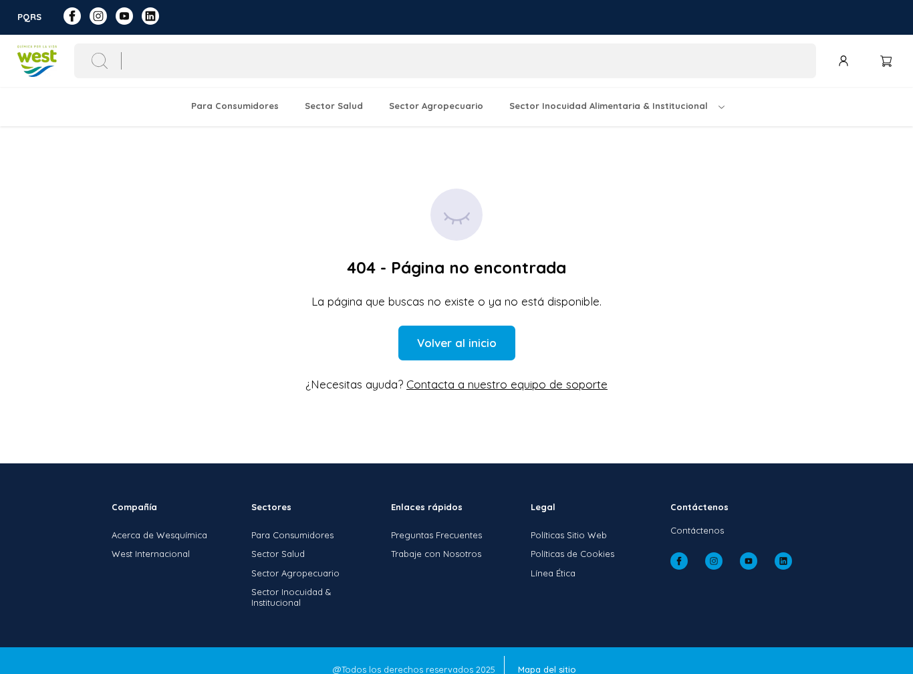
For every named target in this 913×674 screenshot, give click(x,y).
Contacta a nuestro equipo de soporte (507, 384)
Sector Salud (278, 553)
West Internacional (151, 553)
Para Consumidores (292, 535)
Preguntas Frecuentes (436, 535)
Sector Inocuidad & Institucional (291, 597)
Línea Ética (553, 573)
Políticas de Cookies (572, 553)
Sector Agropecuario (295, 573)
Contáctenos (697, 530)
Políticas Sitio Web (569, 535)
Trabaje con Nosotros (436, 553)
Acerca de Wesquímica (159, 535)
